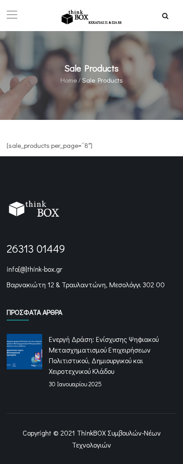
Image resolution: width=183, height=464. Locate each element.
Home (68, 79)
